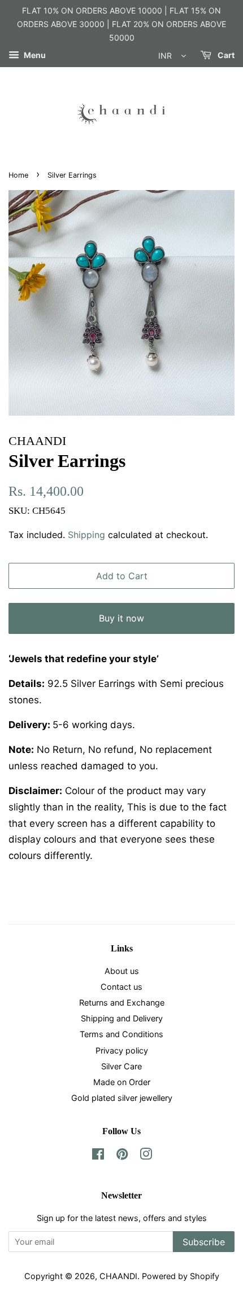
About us (122, 971)
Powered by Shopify (180, 1276)
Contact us (121, 986)
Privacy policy (122, 1050)
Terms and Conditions (121, 1034)
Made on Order (121, 1082)
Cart (225, 55)
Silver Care (121, 1066)
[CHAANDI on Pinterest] (122, 1156)
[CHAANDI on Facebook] (98, 1156)
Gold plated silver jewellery (121, 1098)
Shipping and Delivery (122, 1018)
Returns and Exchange (121, 1002)
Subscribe (204, 1242)
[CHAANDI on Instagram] (146, 1156)
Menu (34, 55)
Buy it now (121, 618)
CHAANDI (118, 1276)
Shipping (86, 534)
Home (18, 175)
